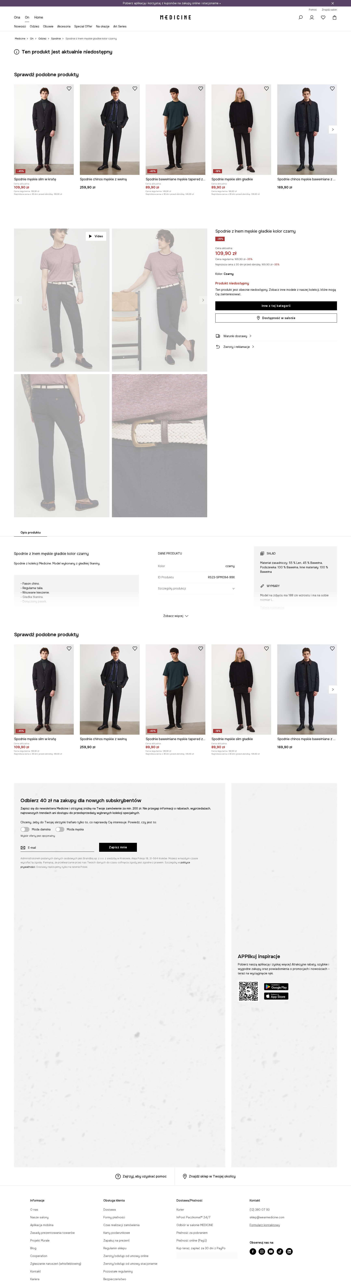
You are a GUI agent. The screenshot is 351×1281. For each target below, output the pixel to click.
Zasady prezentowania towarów (52, 1233)
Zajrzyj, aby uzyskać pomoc (145, 1176)
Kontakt (35, 1271)
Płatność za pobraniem (192, 1233)
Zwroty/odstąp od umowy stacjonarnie (130, 1264)
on (27, 17)
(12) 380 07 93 (260, 1209)
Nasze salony (39, 1217)
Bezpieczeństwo (114, 1279)
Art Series (120, 26)
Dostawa (109, 1209)
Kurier (180, 1209)
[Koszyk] (333, 17)
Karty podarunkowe (116, 1233)
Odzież (34, 26)
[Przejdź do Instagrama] (262, 1252)
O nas (34, 1209)
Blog (33, 1248)
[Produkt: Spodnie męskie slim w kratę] (44, 129)
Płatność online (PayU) (192, 1240)
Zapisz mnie (118, 847)
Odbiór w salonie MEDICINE (195, 1225)
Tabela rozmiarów (272, 607)
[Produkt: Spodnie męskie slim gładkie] (241, 129)
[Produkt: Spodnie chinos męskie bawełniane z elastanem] (307, 129)
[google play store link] (276, 987)
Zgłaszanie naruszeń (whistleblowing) (55, 1264)
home (39, 17)
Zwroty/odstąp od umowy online (125, 1256)
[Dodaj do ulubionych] (69, 88)
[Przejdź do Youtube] (271, 1252)
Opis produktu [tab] (31, 532)
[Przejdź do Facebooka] (253, 1252)
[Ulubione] (323, 17)
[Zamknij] (332, 3)
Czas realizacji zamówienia (121, 1225)
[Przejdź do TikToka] (279, 1252)
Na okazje (102, 26)
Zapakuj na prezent (116, 1240)
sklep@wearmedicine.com (267, 1217)
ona (17, 17)
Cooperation (38, 1256)
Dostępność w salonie (278, 318)
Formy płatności (114, 1217)
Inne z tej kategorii (276, 306)
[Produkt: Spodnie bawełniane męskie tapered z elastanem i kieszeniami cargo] (175, 129)
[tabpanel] (175, 578)
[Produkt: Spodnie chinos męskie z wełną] (110, 129)
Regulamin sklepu (115, 1248)
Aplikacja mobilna (41, 1225)
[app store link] (276, 996)
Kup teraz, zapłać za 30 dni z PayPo (201, 1248)
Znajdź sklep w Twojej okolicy (212, 1176)
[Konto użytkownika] (311, 17)
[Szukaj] (300, 17)
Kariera (34, 1279)
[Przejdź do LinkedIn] (289, 1252)
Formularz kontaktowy (265, 1225)
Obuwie (48, 26)
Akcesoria (63, 26)
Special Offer (83, 26)
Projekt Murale (40, 1240)
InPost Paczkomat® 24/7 (193, 1217)
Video (99, 236)
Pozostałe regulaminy (118, 1271)
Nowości (20, 26)
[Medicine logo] (175, 17)
